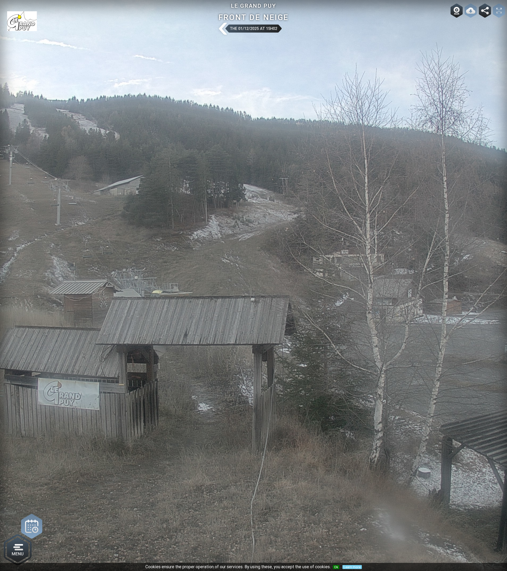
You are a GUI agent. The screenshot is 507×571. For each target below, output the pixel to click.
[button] (222, 29)
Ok (336, 567)
